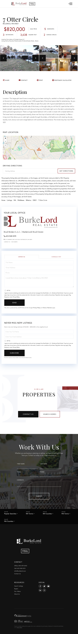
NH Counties (47, 514)
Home (3, 200)
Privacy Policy (16, 297)
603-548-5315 (11, 236)
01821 (35, 200)
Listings (9, 200)
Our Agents (14, 241)
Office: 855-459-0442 (20, 566)
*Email (19, 472)
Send (14, 303)
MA (15, 200)
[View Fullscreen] (5, 145)
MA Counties (8, 521)
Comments (20, 480)
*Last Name (43, 464)
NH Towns (29, 514)
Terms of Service (47, 307)
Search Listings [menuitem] (18, 586)
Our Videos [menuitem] (17, 591)
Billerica (28, 200)
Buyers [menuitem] (16, 589)
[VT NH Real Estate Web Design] (39, 615)
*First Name (21, 464)
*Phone (42, 472)
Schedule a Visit (56, 256)
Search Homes (49, 414)
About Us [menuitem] (17, 594)
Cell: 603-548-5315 (19, 568)
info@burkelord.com (20, 571)
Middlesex (21, 200)
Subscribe (14, 353)
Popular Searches (10, 514)
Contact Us (7, 241)
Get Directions (66, 171)
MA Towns (65, 514)
